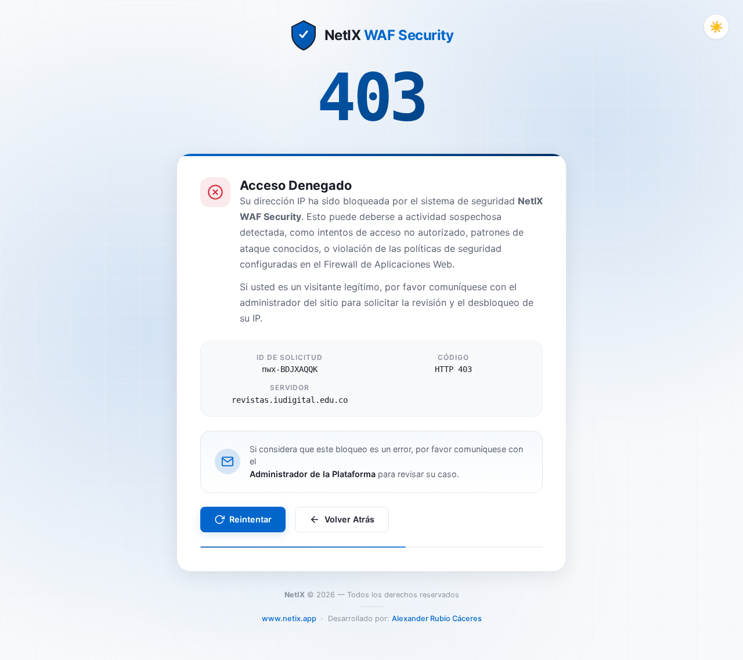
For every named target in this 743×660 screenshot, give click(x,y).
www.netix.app (289, 618)
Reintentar (250, 519)
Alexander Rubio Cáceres (437, 618)
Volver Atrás (349, 519)
